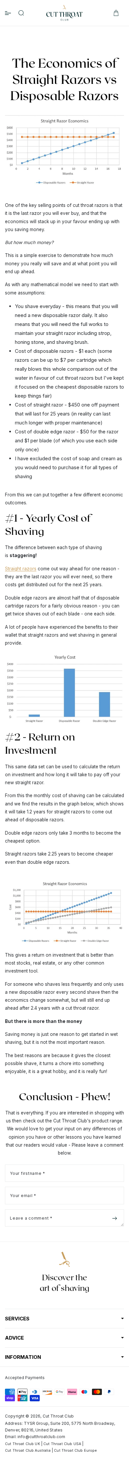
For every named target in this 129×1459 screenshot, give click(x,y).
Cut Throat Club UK (22, 1444)
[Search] (21, 13)
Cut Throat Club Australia (28, 1450)
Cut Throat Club (58, 1416)
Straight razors (20, 568)
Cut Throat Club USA (62, 1444)
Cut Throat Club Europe (75, 1450)
